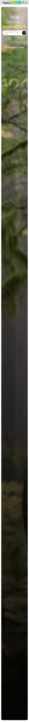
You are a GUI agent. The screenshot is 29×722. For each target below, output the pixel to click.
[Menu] (26, 3)
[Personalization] (23, 2)
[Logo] (7, 2)
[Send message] (24, 33)
